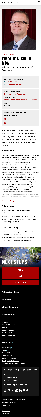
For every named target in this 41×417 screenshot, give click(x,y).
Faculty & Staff (7, 332)
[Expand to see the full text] (11, 201)
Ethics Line (5, 413)
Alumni (4, 327)
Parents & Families (8, 335)
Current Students (8, 330)
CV (5, 123)
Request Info (20, 282)
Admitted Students (9, 325)
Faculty (5, 54)
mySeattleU (6, 347)
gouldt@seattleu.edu (14, 84)
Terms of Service (7, 408)
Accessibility (6, 411)
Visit (20, 276)
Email (4, 350)
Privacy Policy (6, 405)
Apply (20, 270)
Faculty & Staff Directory (10, 361)
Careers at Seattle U (9, 358)
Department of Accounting (15, 94)
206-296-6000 (12, 381)
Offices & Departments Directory (13, 363)
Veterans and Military (9, 338)
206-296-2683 (12, 81)
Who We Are (8, 314)
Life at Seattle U (10, 307)
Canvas (4, 345)
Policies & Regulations (9, 402)
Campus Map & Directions (15, 385)
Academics (7, 299)
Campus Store (7, 355)
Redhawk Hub (7, 342)
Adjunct (12, 54)
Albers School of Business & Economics (20, 100)
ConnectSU (6, 353)
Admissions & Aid (10, 292)
